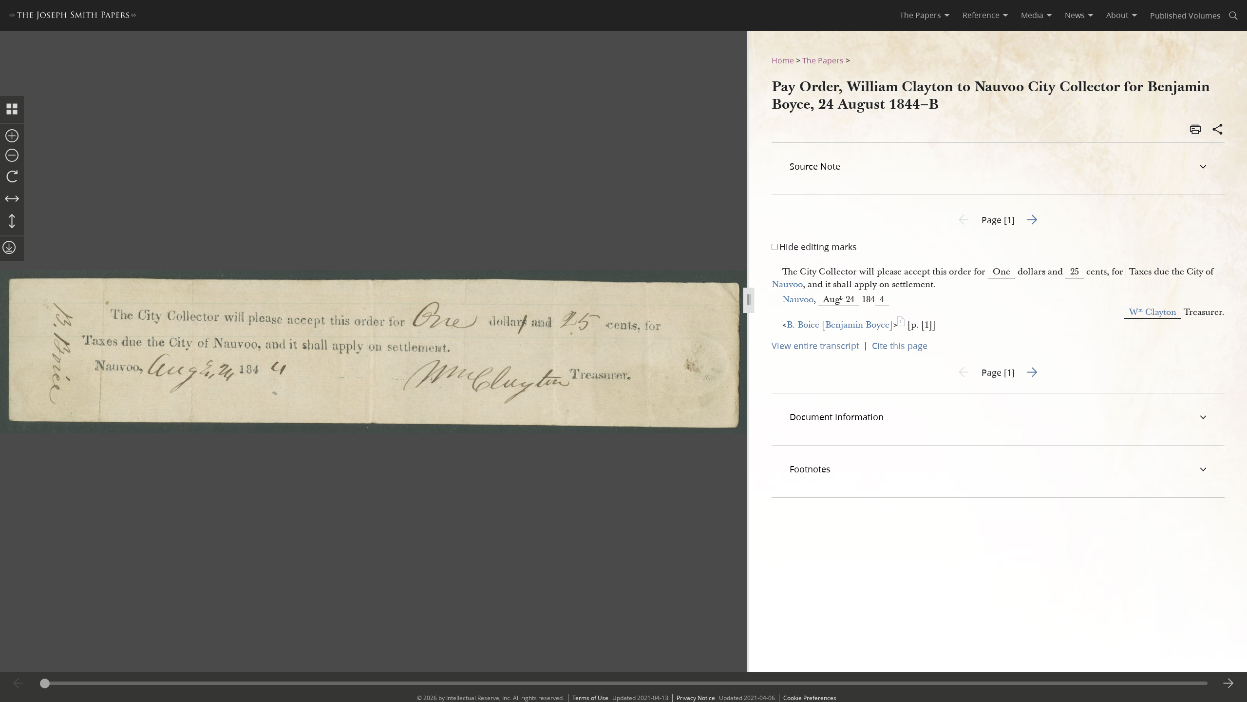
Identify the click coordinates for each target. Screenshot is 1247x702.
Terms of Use (590, 698)
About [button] (1117, 15)
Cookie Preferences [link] (809, 698)
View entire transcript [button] (815, 345)
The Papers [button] (920, 15)
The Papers (823, 60)
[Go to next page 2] (1228, 683)
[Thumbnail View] (11, 109)
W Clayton (1152, 312)
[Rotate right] (11, 177)
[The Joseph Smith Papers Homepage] (73, 16)
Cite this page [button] (899, 345)
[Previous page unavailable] (18, 683)
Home (783, 60)
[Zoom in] (11, 136)
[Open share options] (1218, 130)
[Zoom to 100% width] (11, 199)
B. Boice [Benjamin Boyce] (840, 325)
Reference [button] (981, 15)
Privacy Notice (696, 698)
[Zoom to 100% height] (11, 222)
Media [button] (1032, 15)
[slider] (624, 683)
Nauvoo (787, 284)
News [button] (1075, 15)
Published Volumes (1185, 15)
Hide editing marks (818, 246)
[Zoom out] (11, 156)
